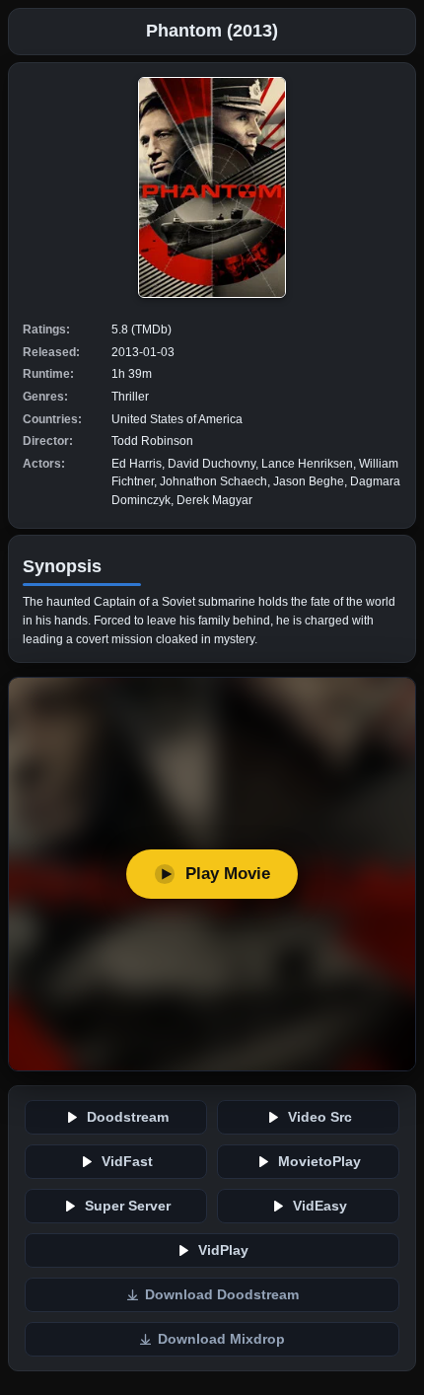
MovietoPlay (319, 1161)
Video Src (320, 1117)
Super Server (128, 1206)
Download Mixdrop (221, 1339)
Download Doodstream (222, 1294)
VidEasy (320, 1206)
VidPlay (223, 1250)
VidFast (127, 1161)
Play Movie (227, 873)
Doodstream (128, 1117)
